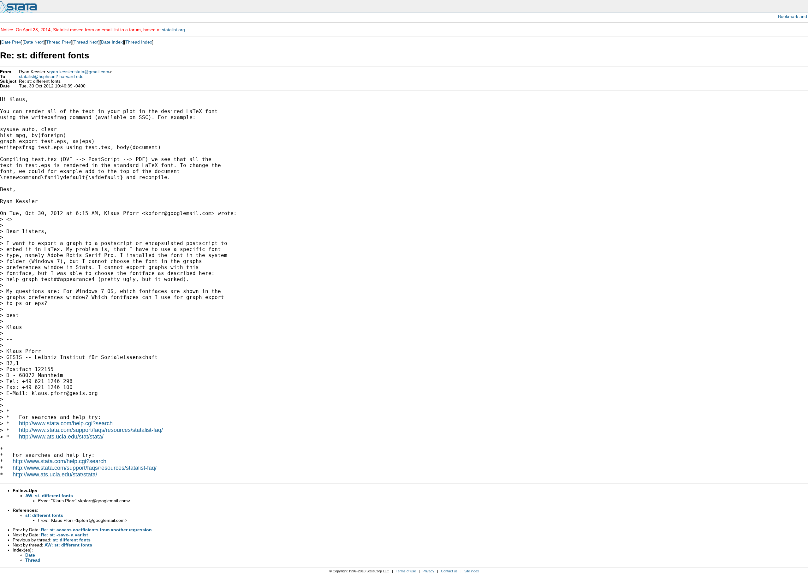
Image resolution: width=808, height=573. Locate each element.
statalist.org (173, 29)
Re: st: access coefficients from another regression (96, 529)
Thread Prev (58, 42)
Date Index (112, 42)
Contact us (449, 571)
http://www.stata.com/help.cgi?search (66, 423)
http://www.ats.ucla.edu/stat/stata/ (61, 436)
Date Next (34, 42)
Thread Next (86, 42)
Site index (471, 571)
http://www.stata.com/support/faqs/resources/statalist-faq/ (91, 430)
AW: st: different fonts (49, 495)
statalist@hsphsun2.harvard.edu (51, 76)
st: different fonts (44, 515)
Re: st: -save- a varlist (64, 534)
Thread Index (138, 42)
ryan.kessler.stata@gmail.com (79, 71)
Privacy (428, 571)
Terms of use (406, 571)
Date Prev (11, 42)
